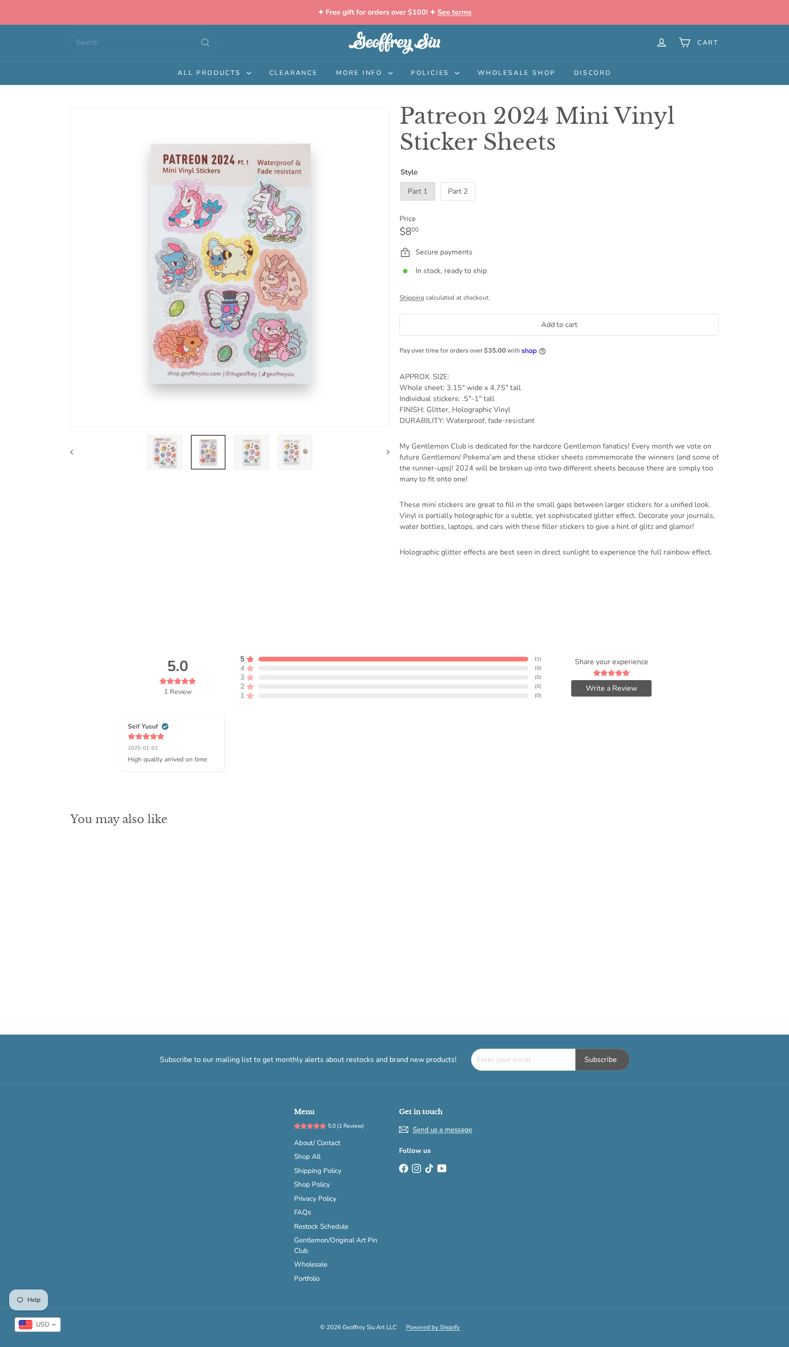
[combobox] (143, 42)
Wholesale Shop (517, 73)
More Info (361, 73)
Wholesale (310, 1264)
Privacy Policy (315, 1198)
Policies (431, 73)
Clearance (293, 73)
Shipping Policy (318, 1170)
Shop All (307, 1156)
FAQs (302, 1212)
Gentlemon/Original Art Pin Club (336, 1245)
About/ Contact (317, 1142)
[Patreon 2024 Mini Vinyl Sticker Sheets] (120, 924)
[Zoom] (230, 267)
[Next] (383, 452)
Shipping (412, 297)
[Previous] (76, 452)
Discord (592, 73)
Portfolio (307, 1278)
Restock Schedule (321, 1226)
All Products (211, 73)
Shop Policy (312, 1184)
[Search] (205, 42)
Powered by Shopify (433, 1327)
